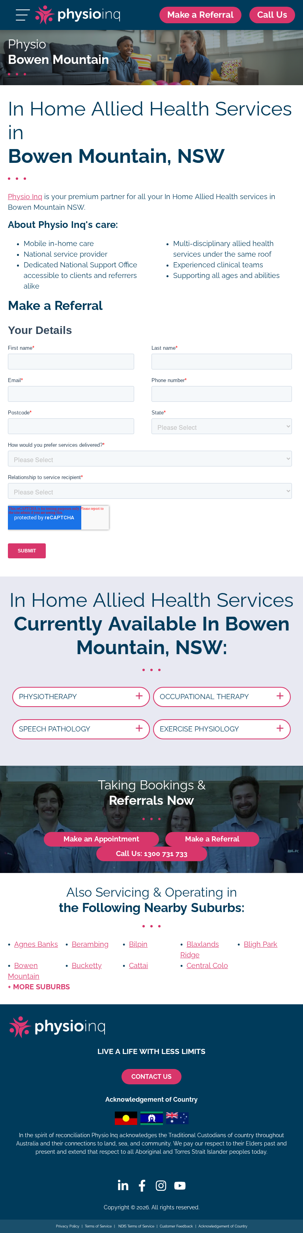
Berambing (90, 944)
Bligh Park (260, 944)
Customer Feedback (176, 1226)
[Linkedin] (123, 1186)
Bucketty (87, 966)
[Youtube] (180, 1186)
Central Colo (207, 966)
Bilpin (138, 944)
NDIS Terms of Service (135, 1226)
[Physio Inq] (77, 15)
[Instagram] (161, 1186)
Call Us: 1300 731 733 (151, 854)
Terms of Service (98, 1226)
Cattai (138, 966)
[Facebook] (142, 1186)
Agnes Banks (36, 944)
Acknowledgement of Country (222, 1226)
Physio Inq (25, 197)
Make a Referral (200, 15)
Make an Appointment (101, 839)
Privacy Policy (67, 1226)
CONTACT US (151, 1076)
